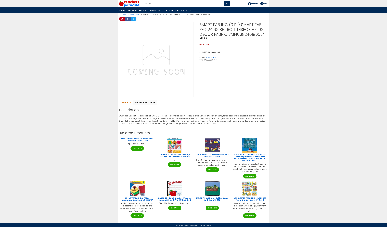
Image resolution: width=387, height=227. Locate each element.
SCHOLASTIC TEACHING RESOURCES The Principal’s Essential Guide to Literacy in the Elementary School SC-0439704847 (250, 157)
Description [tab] (126, 102)
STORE (122, 10)
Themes (152, 10)
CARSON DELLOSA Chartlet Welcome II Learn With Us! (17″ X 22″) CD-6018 (174, 199)
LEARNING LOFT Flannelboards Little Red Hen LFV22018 (212, 155)
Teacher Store (124, 15)
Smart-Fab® (134, 15)
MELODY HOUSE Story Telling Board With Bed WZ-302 (212, 199)
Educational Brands (180, 10)
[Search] (227, 3)
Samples (162, 10)
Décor (142, 10)
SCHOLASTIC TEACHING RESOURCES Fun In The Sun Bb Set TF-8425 (250, 199)
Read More (137, 148)
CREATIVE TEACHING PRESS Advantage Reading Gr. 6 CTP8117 (137, 199)
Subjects (132, 10)
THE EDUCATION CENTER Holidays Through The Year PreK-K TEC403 (174, 155)
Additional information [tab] (145, 102)
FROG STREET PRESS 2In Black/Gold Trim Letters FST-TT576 (137, 139)
